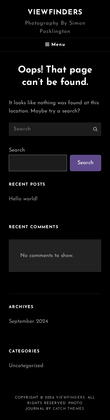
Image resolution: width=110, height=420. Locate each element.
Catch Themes (68, 409)
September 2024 (28, 321)
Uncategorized (26, 366)
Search (17, 150)
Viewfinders (55, 12)
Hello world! (23, 199)
